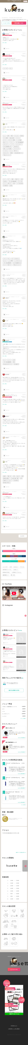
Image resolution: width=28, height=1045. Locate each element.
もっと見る (23, 804)
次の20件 (22, 536)
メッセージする (6, 23)
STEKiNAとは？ (14, 1025)
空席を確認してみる (18, 23)
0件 (22, 678)
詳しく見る (5, 42)
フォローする (15, 969)
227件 (20, 630)
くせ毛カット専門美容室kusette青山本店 (14, 1)
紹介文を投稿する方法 (14, 690)
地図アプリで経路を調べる (20, 852)
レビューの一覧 (22, 672)
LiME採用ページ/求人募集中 (14, 1028)
